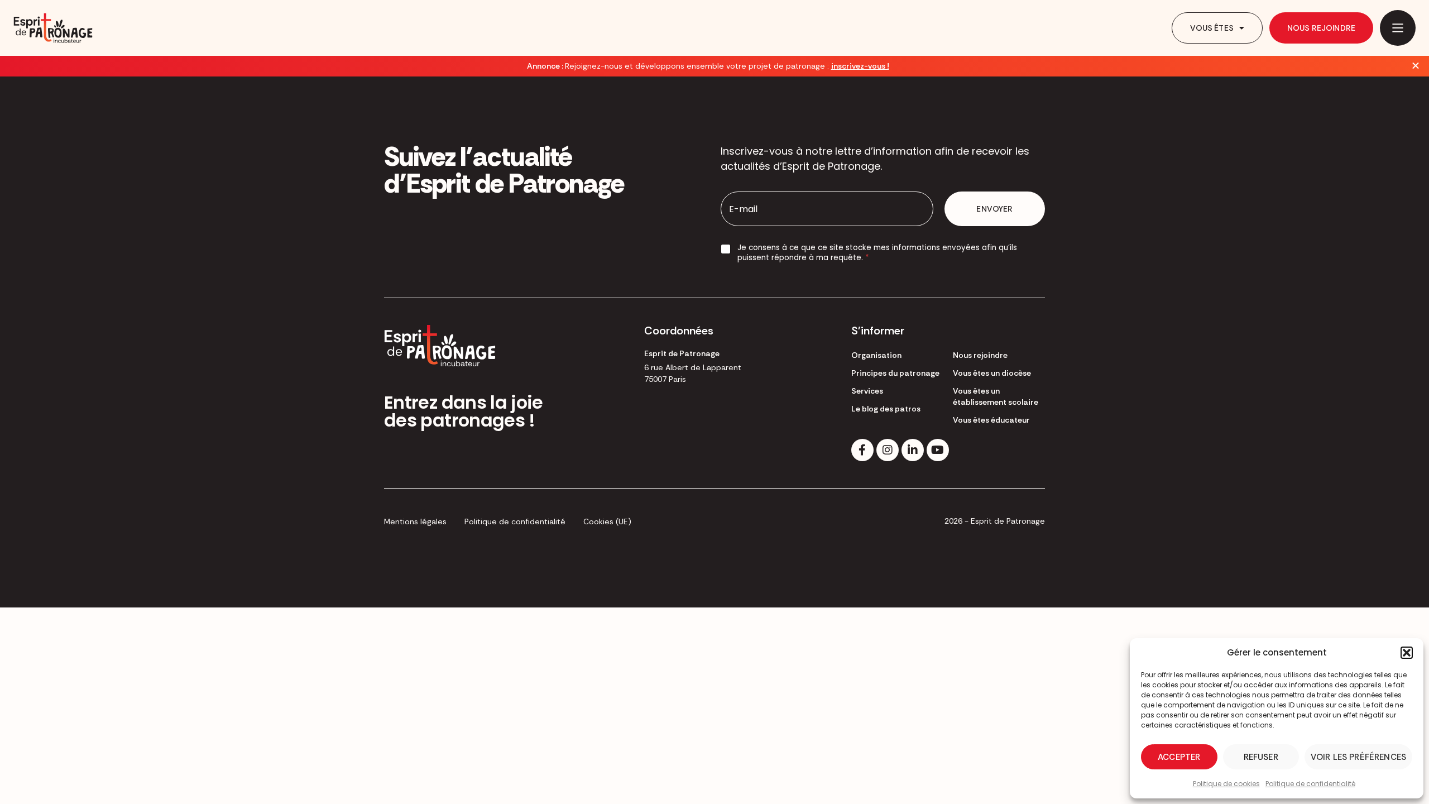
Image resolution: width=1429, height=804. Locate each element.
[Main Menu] (1398, 28)
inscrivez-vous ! (860, 66)
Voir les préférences (1358, 757)
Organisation (876, 355)
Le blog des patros (885, 409)
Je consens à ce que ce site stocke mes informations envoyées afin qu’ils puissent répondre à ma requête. (877, 252)
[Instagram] (887, 450)
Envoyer (994, 209)
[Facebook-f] (862, 450)
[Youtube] (938, 450)
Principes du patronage (895, 373)
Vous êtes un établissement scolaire (995, 396)
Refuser (1261, 757)
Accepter (1179, 757)
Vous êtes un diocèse (992, 373)
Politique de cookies (1226, 783)
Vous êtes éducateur (991, 420)
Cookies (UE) (607, 521)
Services (867, 391)
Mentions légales (415, 521)
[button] (1406, 652)
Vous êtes (1212, 28)
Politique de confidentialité (1310, 783)
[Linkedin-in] (912, 450)
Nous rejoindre (1321, 28)
